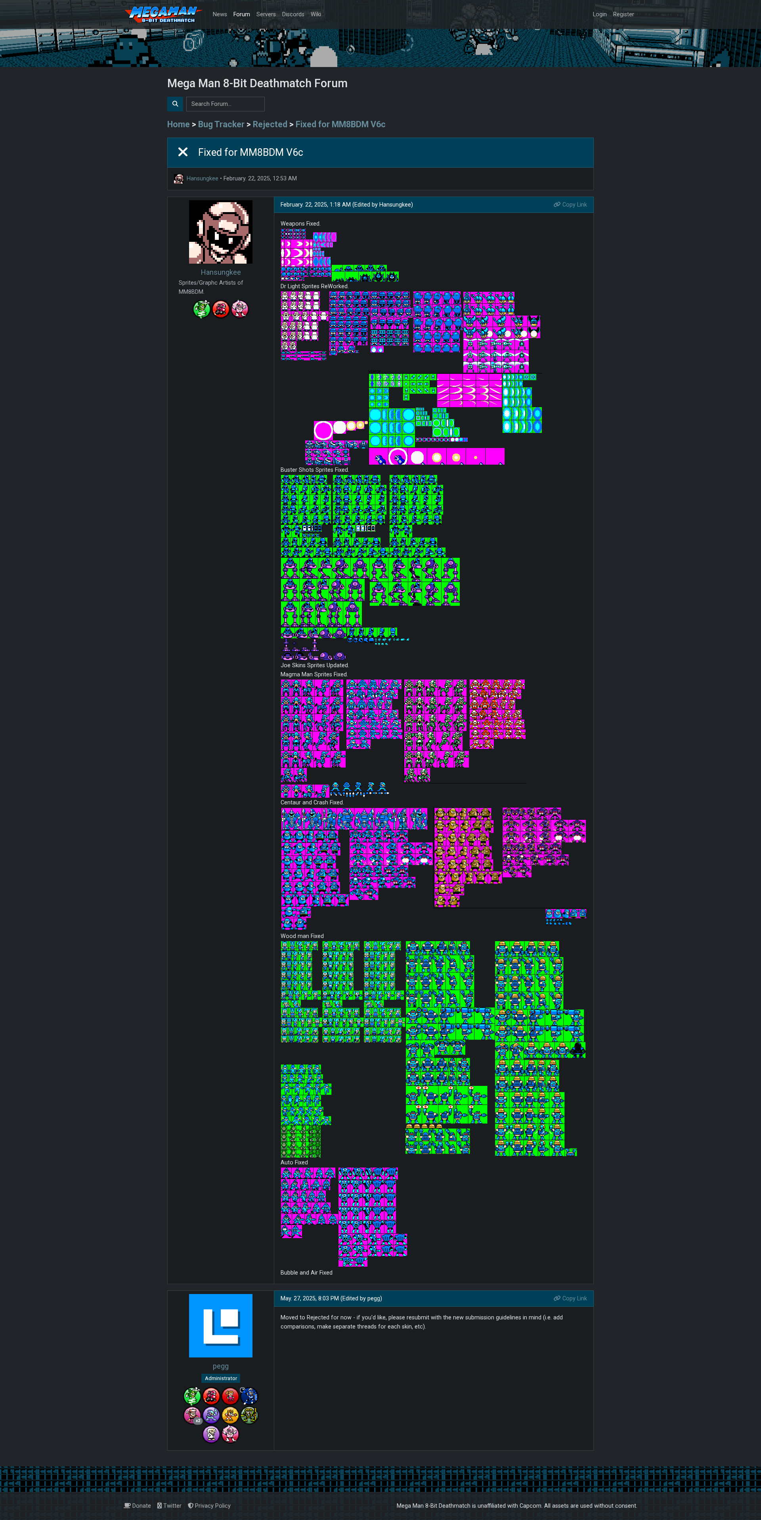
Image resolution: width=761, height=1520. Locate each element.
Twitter (172, 1506)
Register (623, 14)
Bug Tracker (221, 124)
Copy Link (574, 204)
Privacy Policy (212, 1506)
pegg (221, 1366)
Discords (293, 14)
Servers (266, 14)
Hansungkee (202, 178)
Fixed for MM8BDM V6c (341, 124)
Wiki (316, 14)
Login (600, 14)
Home (178, 124)
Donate (141, 1506)
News (220, 14)
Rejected (270, 124)
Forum (241, 14)
